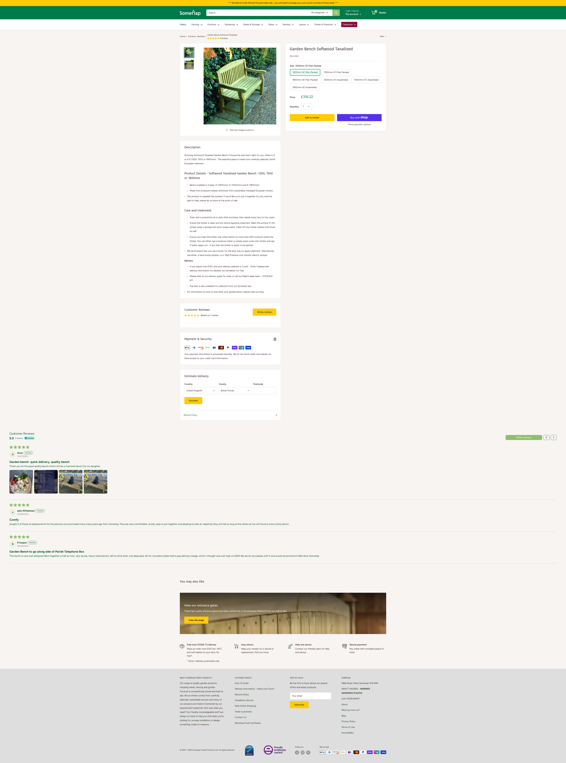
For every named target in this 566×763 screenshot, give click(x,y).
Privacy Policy (348, 721)
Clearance (348, 24)
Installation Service (244, 700)
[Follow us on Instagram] (303, 752)
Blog (344, 715)
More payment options (359, 124)
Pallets (183, 24)
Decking (286, 24)
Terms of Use (348, 727)
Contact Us (240, 717)
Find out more (261, 652)
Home (182, 36)
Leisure (302, 24)
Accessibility (348, 732)
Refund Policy (190, 415)
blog (261, 292)
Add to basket (312, 117)
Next (382, 36)
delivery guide (215, 276)
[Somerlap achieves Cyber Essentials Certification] (249, 747)
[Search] (336, 12)
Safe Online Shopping (245, 706)
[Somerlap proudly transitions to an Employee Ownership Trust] (275, 747)
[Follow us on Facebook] (297, 752)
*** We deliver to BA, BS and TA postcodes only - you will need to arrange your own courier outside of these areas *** (283, 3)
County (222, 384)
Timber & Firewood (323, 24)
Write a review (264, 312)
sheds (192, 687)
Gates (271, 24)
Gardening (230, 24)
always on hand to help (191, 716)
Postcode (258, 384)
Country (188, 384)
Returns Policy (242, 694)
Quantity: (294, 106)
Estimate (193, 400)
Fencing (195, 24)
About (345, 704)
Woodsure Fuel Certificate (248, 723)
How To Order (242, 683)
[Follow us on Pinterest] (308, 752)
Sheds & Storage (251, 24)
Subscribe (299, 704)
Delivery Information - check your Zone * (255, 688)
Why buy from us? (351, 710)
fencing (199, 687)
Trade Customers (243, 711)
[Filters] (546, 437)
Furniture (212, 24)
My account (352, 14)
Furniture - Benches (196, 36)
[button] (213, 38)
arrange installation (200, 720)
